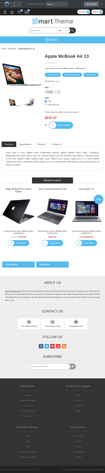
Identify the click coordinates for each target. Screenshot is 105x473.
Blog (28, 447)
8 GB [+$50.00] (53, 105)
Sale (98, 199)
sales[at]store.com (76, 326)
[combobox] (49, 30)
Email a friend (91, 75)
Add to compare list (72, 75)
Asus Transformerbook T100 (52, 189)
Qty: (46, 125)
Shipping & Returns (28, 400)
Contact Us (56, 144)
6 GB (49, 101)
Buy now (91, 4)
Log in (12, 12)
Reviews (41, 144)
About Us (28, 416)
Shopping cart (79, 452)
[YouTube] (58, 346)
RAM (47, 98)
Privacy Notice (28, 406)
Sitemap (28, 395)
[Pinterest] (52, 346)
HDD (47, 87)
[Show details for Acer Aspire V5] (86, 211)
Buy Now (64, 125)
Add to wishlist (53, 75)
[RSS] (64, 346)
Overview (9, 144)
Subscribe (73, 366)
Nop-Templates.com (12, 291)
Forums (79, 411)
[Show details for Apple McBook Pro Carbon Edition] (18, 211)
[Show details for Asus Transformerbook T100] (52, 211)
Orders (78, 441)
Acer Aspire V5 (86, 189)
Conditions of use (28, 411)
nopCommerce (99, 469)
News (28, 441)
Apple (57, 81)
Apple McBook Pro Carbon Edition (19, 190)
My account (79, 436)
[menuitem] (27, 395)
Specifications (25, 144)
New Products (79, 406)
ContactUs (79, 400)
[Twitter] (47, 346)
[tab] (9, 144)
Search (73, 30)
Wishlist (19, 12)
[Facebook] (41, 346)
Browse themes (36, 4)
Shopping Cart (26, 12)
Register (5, 12)
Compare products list (28, 457)
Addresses (79, 447)
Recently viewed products (28, 452)
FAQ (78, 395)
